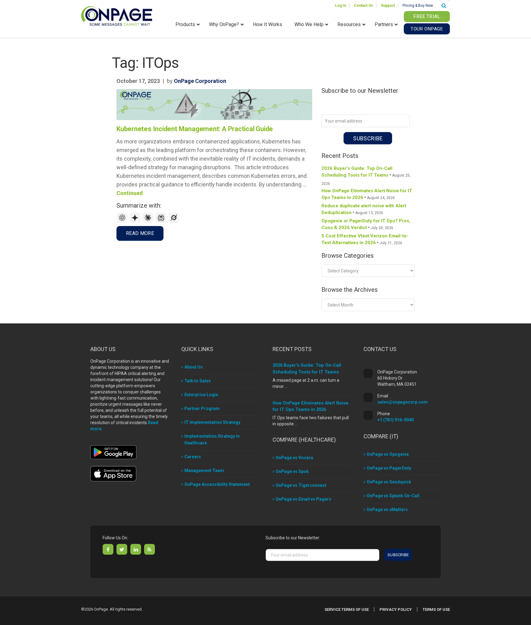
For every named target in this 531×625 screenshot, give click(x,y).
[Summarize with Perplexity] (161, 221)
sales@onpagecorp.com (402, 402)
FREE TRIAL (426, 16)
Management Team (204, 470)
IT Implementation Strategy (212, 422)
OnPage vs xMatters (387, 509)
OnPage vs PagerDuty (389, 468)
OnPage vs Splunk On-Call (393, 495)
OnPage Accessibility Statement (217, 484)
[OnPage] (116, 15)
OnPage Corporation (200, 81)
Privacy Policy (396, 609)
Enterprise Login (201, 394)
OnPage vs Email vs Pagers (303, 499)
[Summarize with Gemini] (135, 221)
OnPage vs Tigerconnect (301, 485)
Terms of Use (436, 609)
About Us (193, 367)
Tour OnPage (427, 29)
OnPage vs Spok (292, 471)
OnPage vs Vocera (294, 457)
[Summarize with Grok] (174, 221)
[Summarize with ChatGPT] (122, 221)
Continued (129, 193)
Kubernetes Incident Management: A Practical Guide (194, 129)
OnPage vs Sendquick (389, 481)
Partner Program (202, 408)
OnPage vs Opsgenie (388, 454)
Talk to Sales (197, 380)
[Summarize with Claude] (148, 221)
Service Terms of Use (346, 609)
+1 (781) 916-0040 (395, 419)
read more (140, 233)
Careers (192, 456)
